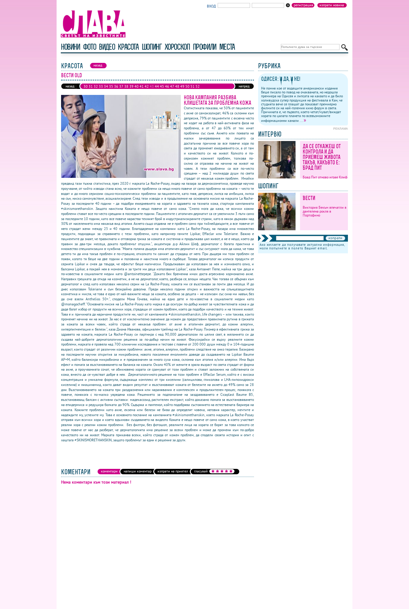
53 (86, 91)
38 (126, 86)
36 (116, 86)
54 (91, 91)
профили (204, 47)
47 (172, 86)
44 (157, 86)
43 (152, 86)
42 (147, 86)
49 (182, 86)
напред (244, 86)
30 (86, 86)
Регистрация (303, 5)
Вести (309, 198)
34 (106, 86)
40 (136, 86)
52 (198, 86)
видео (107, 47)
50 (187, 86)
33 (101, 86)
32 (96, 86)
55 (96, 91)
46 (167, 86)
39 (131, 86)
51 (192, 86)
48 (177, 86)
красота (128, 47)
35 (111, 86)
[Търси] (344, 47)
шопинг (152, 47)
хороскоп (177, 47)
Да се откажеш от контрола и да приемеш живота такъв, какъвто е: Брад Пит (322, 157)
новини (70, 47)
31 (91, 86)
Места (227, 47)
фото (89, 47)
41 (142, 86)
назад (70, 86)
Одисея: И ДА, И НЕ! (280, 78)
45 (162, 86)
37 (121, 86)
